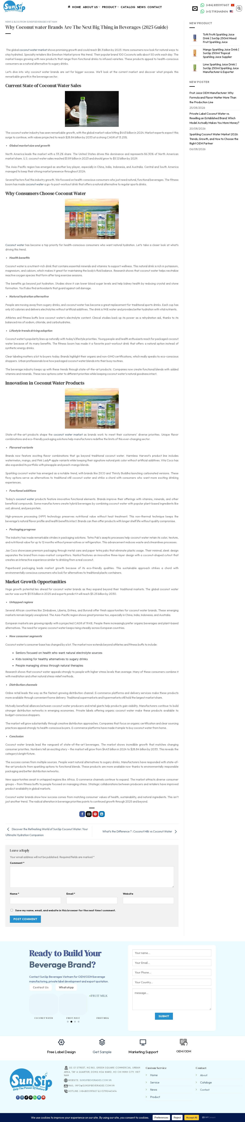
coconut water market (33, 50)
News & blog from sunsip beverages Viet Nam (31, 22)
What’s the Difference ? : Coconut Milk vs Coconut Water (137, 831)
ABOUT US (90, 7)
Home (154, 1075)
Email (70, 893)
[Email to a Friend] (89, 814)
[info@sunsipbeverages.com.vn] (195, 8)
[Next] (119, 1003)
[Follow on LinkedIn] (39, 1097)
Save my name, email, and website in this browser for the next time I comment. (65, 910)
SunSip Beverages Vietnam (56, 976)
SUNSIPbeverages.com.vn (95, 1080)
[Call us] (35, 1097)
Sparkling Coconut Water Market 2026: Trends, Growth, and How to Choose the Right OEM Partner (213, 138)
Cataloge (206, 1082)
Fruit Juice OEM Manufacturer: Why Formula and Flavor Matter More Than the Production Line (212, 97)
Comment (17, 863)
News (141, 7)
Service (154, 1082)
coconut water (35, 184)
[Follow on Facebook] (18, 1097)
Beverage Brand (60, 964)
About (203, 1075)
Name (14, 893)
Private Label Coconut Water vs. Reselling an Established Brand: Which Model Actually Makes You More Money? (214, 118)
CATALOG (128, 7)
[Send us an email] (31, 1097)
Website (128, 893)
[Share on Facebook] (82, 814)
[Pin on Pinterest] (95, 814)
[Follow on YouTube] (43, 1097)
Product (109, 7)
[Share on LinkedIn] (102, 814)
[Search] (239, 8)
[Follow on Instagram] (22, 1097)
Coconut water (14, 245)
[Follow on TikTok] (26, 1097)
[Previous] (27, 1003)
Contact (154, 7)
